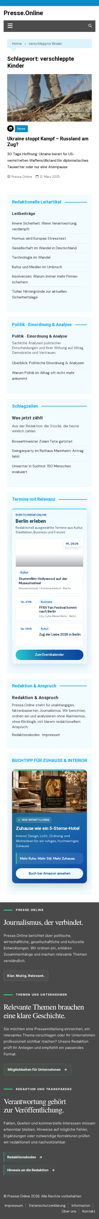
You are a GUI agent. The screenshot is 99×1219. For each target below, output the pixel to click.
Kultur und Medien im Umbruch (37, 267)
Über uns (69, 1211)
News (21, 129)
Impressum (51, 735)
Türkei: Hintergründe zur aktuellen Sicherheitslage (39, 294)
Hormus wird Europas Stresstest (39, 238)
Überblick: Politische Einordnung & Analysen (48, 363)
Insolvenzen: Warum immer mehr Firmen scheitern (44, 279)
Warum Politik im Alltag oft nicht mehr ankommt (43, 375)
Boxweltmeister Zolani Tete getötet (42, 441)
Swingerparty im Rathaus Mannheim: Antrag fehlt (48, 453)
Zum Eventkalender (49, 655)
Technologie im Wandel (31, 257)
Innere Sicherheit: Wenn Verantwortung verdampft (44, 226)
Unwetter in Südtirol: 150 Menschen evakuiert (41, 469)
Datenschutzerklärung (47, 1205)
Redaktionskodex (26, 735)
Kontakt (88, 1211)
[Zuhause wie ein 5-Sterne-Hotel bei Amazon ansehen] (49, 791)
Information (81, 1205)
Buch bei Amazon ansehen (49, 873)
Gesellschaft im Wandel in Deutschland (44, 248)
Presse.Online (23, 13)
